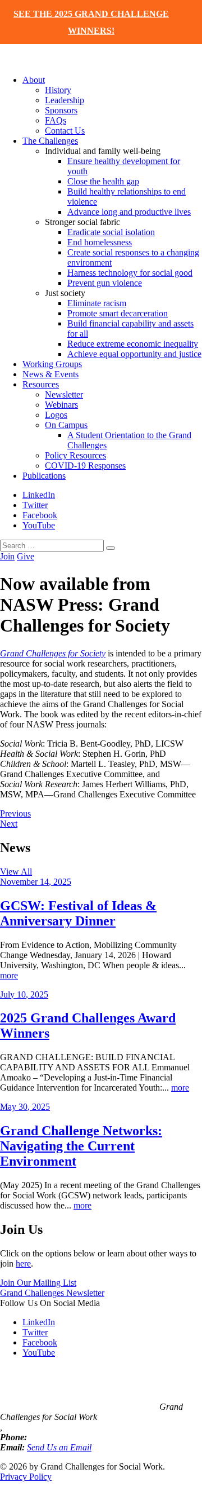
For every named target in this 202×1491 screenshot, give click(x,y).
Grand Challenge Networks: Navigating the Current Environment (81, 1145)
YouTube (38, 525)
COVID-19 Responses (85, 465)
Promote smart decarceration (117, 313)
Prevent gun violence (104, 283)
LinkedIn (38, 495)
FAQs (55, 120)
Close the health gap (103, 181)
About (33, 80)
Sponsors (61, 110)
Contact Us (65, 130)
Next (8, 823)
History (58, 90)
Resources (40, 384)
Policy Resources (75, 455)
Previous (15, 813)
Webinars (61, 404)
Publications (44, 475)
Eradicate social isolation (111, 232)
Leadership (64, 100)
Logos (56, 415)
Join (7, 556)
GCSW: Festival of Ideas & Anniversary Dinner (78, 913)
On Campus (66, 425)
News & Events (50, 374)
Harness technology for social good (129, 272)
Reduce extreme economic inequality (132, 344)
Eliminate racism (96, 303)
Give (25, 556)
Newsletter (64, 394)
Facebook (39, 515)
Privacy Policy (26, 1476)
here (23, 1263)
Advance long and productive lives (129, 212)
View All (16, 871)
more (9, 975)
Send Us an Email (59, 1447)
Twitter (35, 505)
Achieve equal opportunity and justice (134, 354)
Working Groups (52, 364)
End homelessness (99, 242)
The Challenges (50, 140)
